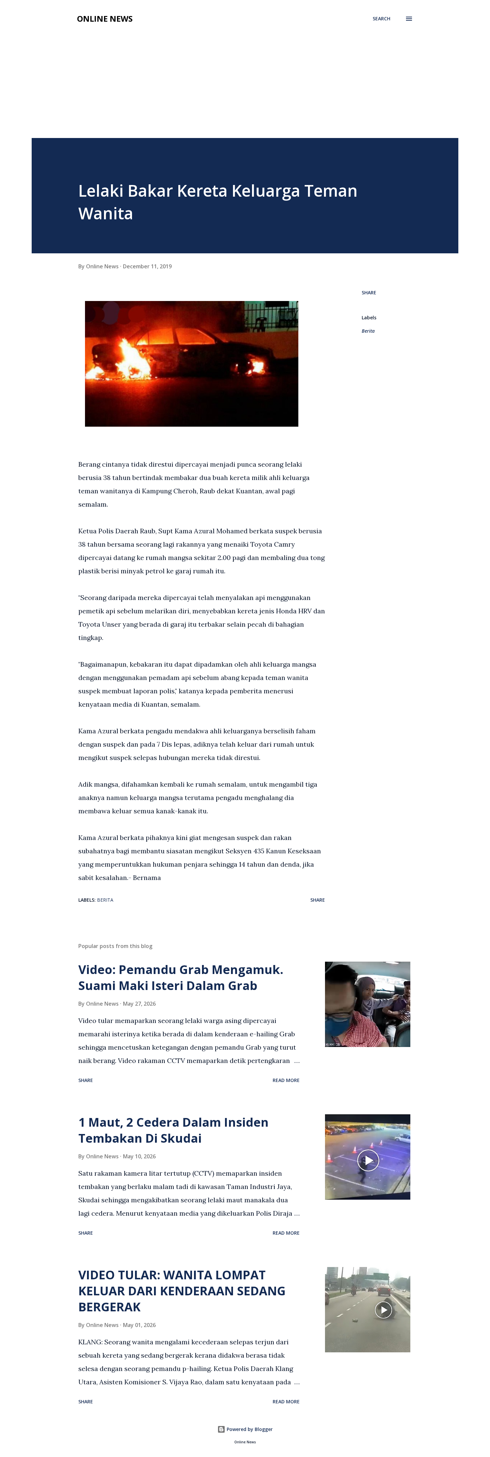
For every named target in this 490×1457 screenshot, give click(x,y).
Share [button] (369, 292)
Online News (105, 18)
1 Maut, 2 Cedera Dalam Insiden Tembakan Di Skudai (173, 1130)
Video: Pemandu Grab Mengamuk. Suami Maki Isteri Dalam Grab (180, 977)
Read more (286, 1080)
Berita (368, 331)
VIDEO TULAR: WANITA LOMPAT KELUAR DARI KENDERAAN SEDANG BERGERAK (182, 1291)
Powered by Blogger (249, 1429)
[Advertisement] (245, 77)
